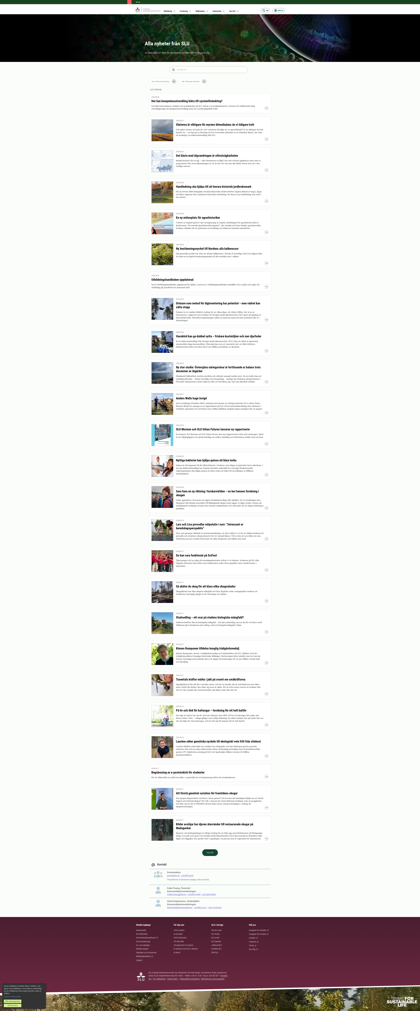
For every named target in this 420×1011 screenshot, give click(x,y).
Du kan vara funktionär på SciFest (196, 555)
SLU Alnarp (215, 934)
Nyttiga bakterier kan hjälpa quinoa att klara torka (206, 460)
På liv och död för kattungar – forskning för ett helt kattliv (211, 710)
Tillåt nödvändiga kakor (12, 1001)
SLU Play (252, 949)
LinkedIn (252, 938)
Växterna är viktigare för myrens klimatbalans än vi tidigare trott (215, 124)
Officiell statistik (142, 949)
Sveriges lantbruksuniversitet (152, 10)
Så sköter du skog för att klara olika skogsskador (205, 586)
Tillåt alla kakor (13, 1005)
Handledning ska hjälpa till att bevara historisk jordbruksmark (213, 186)
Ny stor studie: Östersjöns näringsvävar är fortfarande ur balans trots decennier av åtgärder (218, 369)
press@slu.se (173, 875)
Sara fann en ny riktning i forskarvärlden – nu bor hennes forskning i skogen (217, 493)
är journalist (178, 934)
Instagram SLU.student (257, 934)
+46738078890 (208, 894)
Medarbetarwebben (143, 956)
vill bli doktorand (180, 938)
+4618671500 (187, 875)
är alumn (177, 952)
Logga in (139, 960)
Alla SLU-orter (216, 930)
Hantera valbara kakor (12, 997)
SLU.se (138, 2)
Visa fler (210, 852)
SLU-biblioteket (142, 934)
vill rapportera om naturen (183, 945)
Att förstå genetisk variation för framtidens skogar (207, 793)
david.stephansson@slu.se (179, 907)
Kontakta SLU (216, 949)
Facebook (252, 942)
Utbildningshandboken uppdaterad (172, 279)
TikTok (251, 945)
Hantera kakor (172, 979)
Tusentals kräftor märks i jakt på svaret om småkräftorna (210, 679)
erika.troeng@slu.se (176, 894)
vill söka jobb (179, 941)
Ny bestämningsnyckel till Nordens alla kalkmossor (207, 248)
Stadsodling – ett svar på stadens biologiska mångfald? (210, 617)
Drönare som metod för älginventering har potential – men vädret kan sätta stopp (218, 305)
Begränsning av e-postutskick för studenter (178, 772)
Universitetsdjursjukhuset (145, 938)
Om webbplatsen (159, 979)
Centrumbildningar (143, 941)
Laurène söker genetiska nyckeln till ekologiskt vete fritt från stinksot (218, 741)
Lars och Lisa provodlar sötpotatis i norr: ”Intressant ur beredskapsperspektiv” (209, 526)
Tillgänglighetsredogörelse (189, 979)
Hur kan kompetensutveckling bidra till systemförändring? (186, 101)
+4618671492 (199, 907)
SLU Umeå (215, 938)
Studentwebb (141, 930)
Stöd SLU (214, 952)
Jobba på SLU (216, 945)
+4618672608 (193, 894)
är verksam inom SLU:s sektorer (186, 949)
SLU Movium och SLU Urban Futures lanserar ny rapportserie (213, 429)
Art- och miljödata (143, 945)
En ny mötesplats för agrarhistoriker (198, 217)
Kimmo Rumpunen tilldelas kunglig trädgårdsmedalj (207, 648)
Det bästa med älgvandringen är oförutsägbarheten (207, 155)
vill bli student (179, 930)
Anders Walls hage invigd (191, 398)
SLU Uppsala (216, 941)
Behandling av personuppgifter (213, 979)
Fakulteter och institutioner (146, 952)
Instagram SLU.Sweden (257, 930)
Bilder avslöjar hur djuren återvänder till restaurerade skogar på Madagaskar (214, 826)
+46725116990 (214, 907)
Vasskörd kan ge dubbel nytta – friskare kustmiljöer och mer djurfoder (218, 336)
